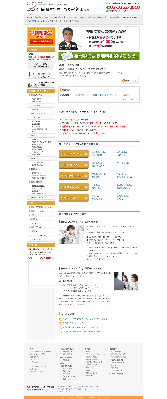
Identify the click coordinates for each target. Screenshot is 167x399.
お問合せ (34, 231)
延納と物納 (121, 199)
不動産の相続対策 (114, 17)
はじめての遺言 (72, 17)
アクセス (35, 223)
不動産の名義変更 (130, 17)
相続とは (95, 196)
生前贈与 (100, 17)
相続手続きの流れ (42, 17)
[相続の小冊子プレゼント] (41, 77)
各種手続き (121, 155)
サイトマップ (35, 239)
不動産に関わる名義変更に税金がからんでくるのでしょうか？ (87, 331)
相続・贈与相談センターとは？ (39, 21)
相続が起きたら (74, 154)
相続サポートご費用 (61, 21)
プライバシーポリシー (39, 235)
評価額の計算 (97, 199)
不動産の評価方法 (99, 174)
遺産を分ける (74, 165)
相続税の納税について (40, 149)
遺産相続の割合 (98, 163)
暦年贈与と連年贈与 (124, 185)
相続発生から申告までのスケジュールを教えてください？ (85, 319)
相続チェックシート (38, 113)
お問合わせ (34, 369)
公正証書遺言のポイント (40, 129)
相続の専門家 (97, 155)
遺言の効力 (96, 188)
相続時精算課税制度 (39, 178)
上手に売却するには (124, 177)
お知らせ (134, 99)
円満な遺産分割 (123, 163)
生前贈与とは (97, 185)
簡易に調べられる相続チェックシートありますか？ (82, 327)
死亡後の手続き (57, 17)
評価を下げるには (123, 174)
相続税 (82, 17)
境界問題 (95, 177)
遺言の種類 (36, 126)
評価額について (37, 152)
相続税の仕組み (123, 196)
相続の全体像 (122, 152)
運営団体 (75, 21)
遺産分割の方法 (98, 166)
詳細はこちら (130, 80)
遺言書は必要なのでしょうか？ (75, 323)
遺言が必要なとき (38, 121)
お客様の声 (35, 215)
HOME (29, 17)
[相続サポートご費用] (41, 86)
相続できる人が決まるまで (41, 142)
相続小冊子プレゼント (39, 227)
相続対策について (74, 187)
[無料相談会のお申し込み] (41, 42)
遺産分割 (91, 17)
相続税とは (74, 198)
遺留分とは (36, 131)
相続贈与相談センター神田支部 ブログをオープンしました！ (98, 95)
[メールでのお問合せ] (41, 67)
